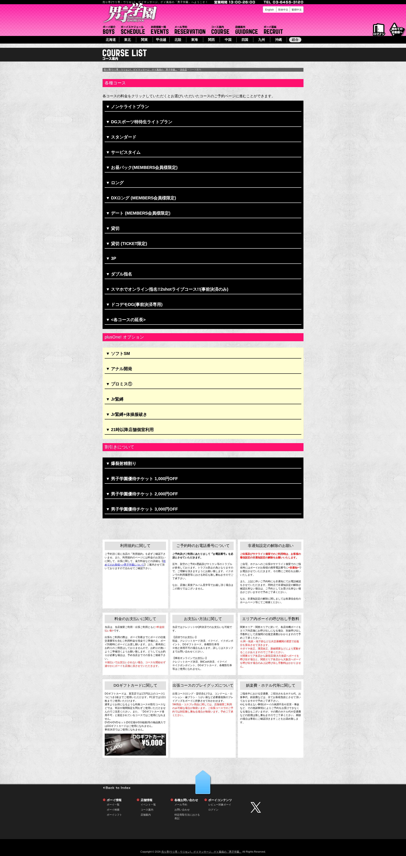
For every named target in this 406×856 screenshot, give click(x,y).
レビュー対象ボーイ (219, 804)
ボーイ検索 (113, 809)
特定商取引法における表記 (187, 814)
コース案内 (220, 29)
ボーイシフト (133, 29)
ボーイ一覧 (113, 804)
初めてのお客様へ (397, 29)
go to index (117, 787)
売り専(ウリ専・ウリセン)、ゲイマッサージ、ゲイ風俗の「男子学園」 (140, 69)
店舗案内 (246, 29)
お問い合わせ (182, 809)
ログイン (379, 30)
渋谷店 (183, 69)
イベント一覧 (160, 29)
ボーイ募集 (273, 29)
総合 (295, 39)
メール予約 (190, 29)
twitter (276, 807)
